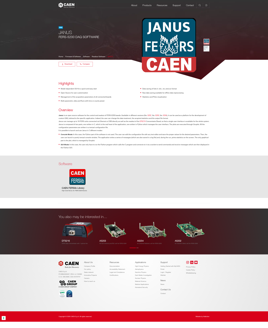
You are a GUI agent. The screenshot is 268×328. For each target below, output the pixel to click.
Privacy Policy (190, 267)
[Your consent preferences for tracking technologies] (4, 318)
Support (177, 5)
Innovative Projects (90, 275)
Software (86, 56)
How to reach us (89, 281)
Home (61, 56)
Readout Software (98, 56)
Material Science (140, 281)
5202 (149, 115)
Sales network (88, 272)
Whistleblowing (191, 273)
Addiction (206, 316)
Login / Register (165, 272)
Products (147, 5)
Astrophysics (139, 269)
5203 (157, 115)
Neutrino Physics (140, 272)
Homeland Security (141, 287)
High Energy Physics (142, 266)
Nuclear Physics (140, 278)
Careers (86, 278)
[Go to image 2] (206, 48)
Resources (162, 5)
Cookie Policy (190, 270)
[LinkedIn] (191, 262)
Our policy (87, 269)
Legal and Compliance (117, 272)
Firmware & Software (73, 56)
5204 (165, 115)
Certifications (114, 275)
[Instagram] (187, 262)
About (134, 5)
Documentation (115, 266)
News (162, 284)
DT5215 (143, 121)
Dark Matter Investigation (143, 275)
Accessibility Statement (117, 269)
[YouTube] (196, 262)
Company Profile (89, 266)
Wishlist (163, 275)
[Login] (206, 5)
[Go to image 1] (206, 42)
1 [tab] (133, 249)
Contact (190, 5)
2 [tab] (139, 249)
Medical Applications (142, 284)
